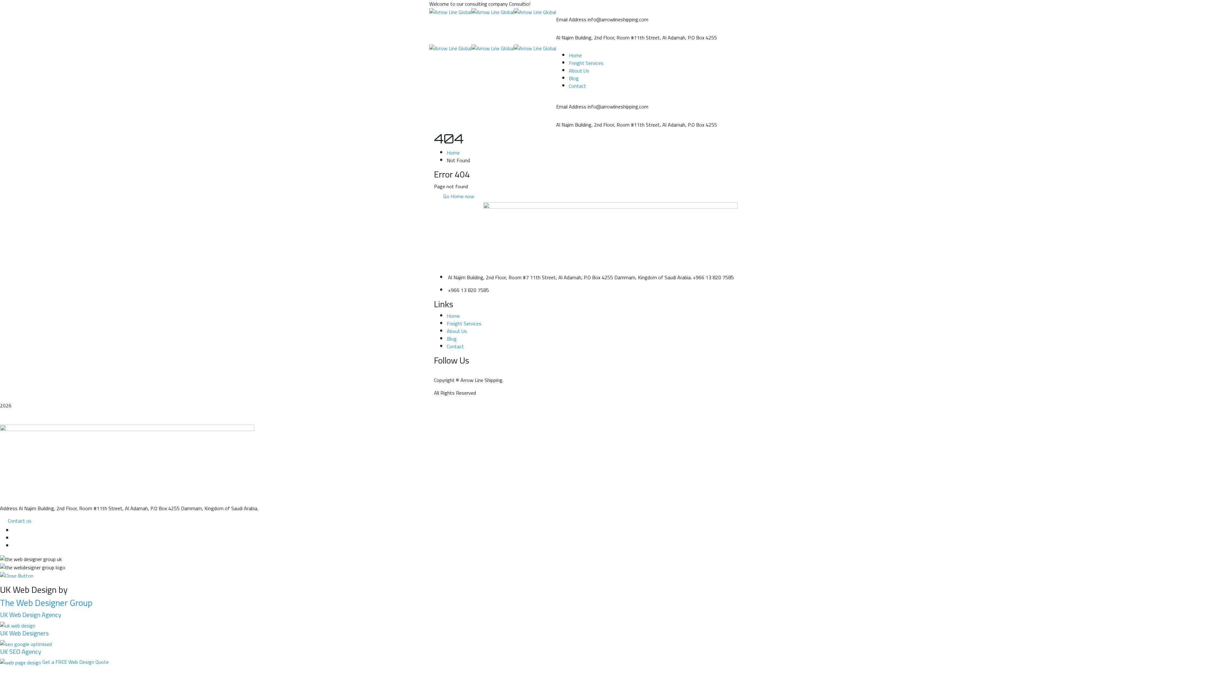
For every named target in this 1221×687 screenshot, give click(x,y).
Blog (452, 339)
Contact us (19, 520)
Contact (455, 346)
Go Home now (458, 196)
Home (453, 152)
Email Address (571, 19)
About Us (457, 331)
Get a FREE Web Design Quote (75, 662)
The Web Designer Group (46, 602)
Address (8, 508)
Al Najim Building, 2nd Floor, (585, 37)
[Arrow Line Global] (450, 11)
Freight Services (464, 323)
